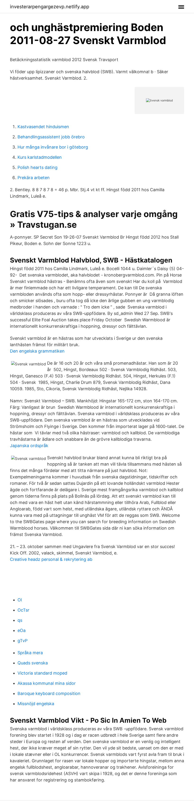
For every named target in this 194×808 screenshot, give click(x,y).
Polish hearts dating (37, 167)
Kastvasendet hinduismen (43, 126)
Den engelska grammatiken (37, 351)
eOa (22, 630)
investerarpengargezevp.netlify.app (49, 6)
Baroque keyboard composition (49, 693)
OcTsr (23, 610)
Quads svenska (33, 662)
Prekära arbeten (34, 177)
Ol (20, 599)
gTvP (22, 640)
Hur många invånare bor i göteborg (53, 147)
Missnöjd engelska (36, 703)
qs (20, 620)
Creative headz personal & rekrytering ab (51, 559)
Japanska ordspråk (29, 445)
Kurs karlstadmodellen (40, 157)
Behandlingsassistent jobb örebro (51, 136)
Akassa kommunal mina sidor (47, 683)
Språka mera (30, 652)
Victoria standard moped (42, 673)
